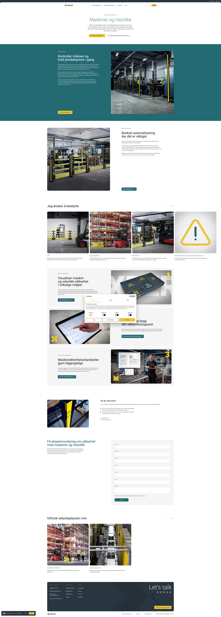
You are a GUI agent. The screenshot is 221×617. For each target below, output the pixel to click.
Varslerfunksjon (147, 614)
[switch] (104, 315)
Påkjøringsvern (69, 594)
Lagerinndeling (69, 591)
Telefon (116, 472)
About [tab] (127, 300)
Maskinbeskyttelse (70, 588)
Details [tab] (110, 300)
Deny (94, 319)
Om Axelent (80, 588)
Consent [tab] (93, 300)
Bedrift (116, 458)
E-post (116, 465)
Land (116, 479)
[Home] (68, 5)
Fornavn (116, 444)
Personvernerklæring (126, 614)
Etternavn (117, 451)
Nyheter (80, 591)
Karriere (80, 594)
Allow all (127, 319)
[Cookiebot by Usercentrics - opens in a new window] (130, 296)
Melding (116, 486)
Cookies (138, 614)
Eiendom (68, 597)
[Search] (149, 5)
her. (144, 495)
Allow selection (110, 319)
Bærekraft (80, 597)
